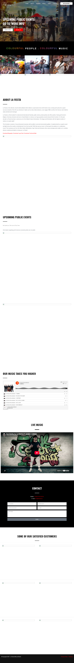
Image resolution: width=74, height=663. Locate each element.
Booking (71, 656)
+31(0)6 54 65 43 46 (39, 496)
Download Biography (8, 133)
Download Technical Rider (30, 133)
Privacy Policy (64, 656)
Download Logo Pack (18, 133)
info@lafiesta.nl (38, 498)
